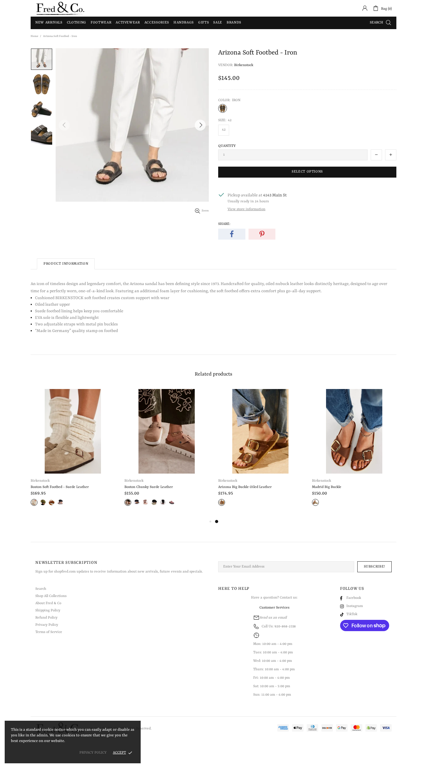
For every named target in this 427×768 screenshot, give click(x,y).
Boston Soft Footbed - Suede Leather (60, 487)
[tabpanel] (260, 453)
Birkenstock (243, 65)
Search (40, 589)
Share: (224, 224)
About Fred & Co (48, 603)
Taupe (34, 502)
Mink (51, 502)
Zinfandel (163, 502)
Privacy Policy (46, 625)
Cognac (221, 502)
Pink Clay (145, 502)
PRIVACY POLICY (93, 753)
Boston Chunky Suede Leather (148, 487)
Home (34, 36)
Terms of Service (48, 632)
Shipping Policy (47, 611)
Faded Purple (60, 502)
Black (43, 502)
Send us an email (273, 618)
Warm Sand (128, 502)
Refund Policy (46, 618)
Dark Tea (136, 502)
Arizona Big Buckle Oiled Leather (245, 487)
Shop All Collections (51, 596)
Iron (222, 108)
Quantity (227, 146)
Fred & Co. (60, 8)
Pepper (171, 502)
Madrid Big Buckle (326, 487)
